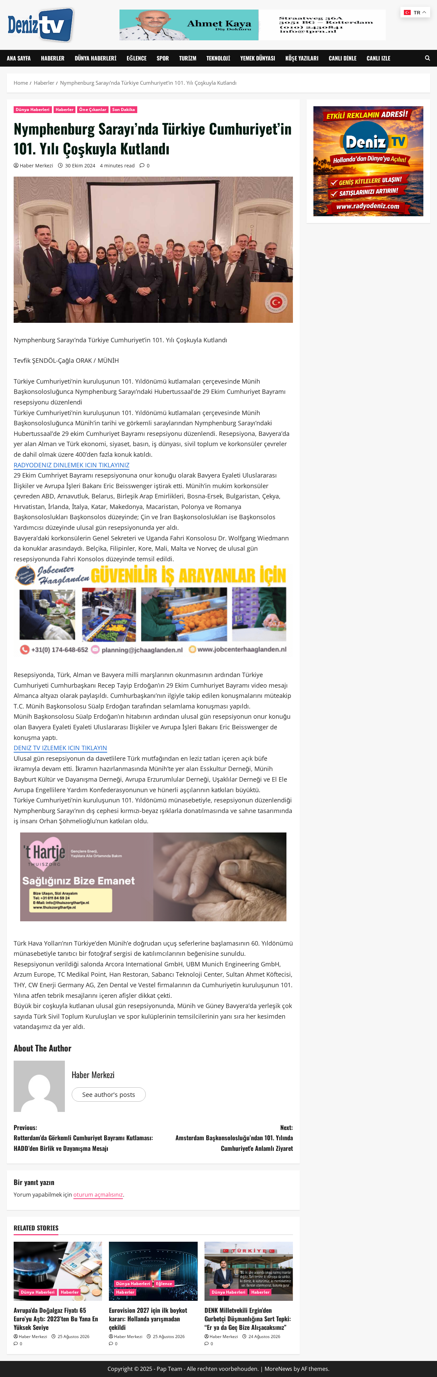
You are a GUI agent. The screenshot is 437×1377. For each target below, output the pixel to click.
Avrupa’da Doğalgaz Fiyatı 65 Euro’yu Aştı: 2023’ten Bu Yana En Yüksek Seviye (56, 1319)
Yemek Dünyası (257, 58)
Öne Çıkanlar (92, 109)
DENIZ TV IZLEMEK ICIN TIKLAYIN (60, 748)
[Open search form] (427, 58)
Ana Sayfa (19, 58)
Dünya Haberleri (95, 58)
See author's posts (108, 1094)
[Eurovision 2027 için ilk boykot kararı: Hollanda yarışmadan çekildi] (153, 1271)
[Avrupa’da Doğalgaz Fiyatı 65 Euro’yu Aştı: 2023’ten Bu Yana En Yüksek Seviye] (58, 1271)
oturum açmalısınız (98, 1194)
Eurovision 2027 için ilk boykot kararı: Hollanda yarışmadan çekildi (148, 1319)
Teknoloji (218, 58)
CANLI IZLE (378, 58)
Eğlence (136, 58)
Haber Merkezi (36, 165)
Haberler (53, 58)
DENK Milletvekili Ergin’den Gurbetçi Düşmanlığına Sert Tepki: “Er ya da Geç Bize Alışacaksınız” (248, 1319)
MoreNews (278, 1369)
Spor (163, 58)
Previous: (83, 1138)
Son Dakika (123, 109)
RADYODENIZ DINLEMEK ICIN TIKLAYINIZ (71, 465)
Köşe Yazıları (302, 58)
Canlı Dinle (342, 58)
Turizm (187, 58)
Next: (234, 1138)
